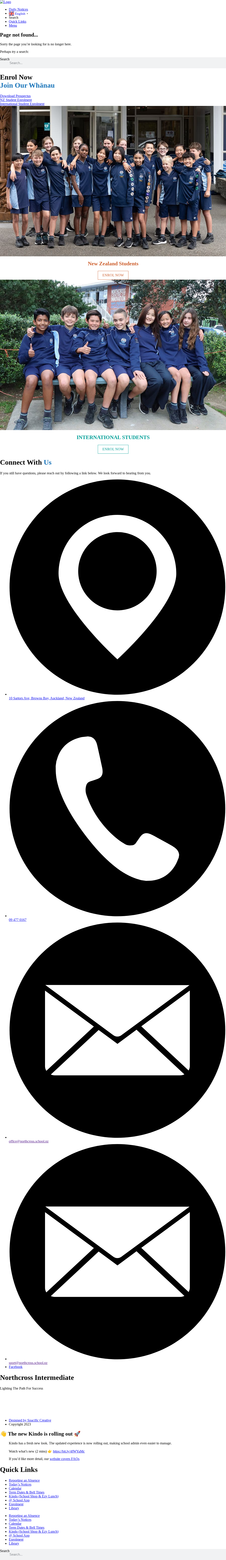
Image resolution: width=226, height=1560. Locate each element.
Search (4, 59)
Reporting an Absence (24, 1480)
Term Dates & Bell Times (26, 1492)
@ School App (19, 1500)
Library (14, 1508)
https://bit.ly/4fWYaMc (69, 1451)
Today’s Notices (20, 1484)
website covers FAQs (64, 1459)
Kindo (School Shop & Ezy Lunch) (33, 1496)
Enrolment (16, 1504)
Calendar (15, 1488)
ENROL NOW (113, 275)
